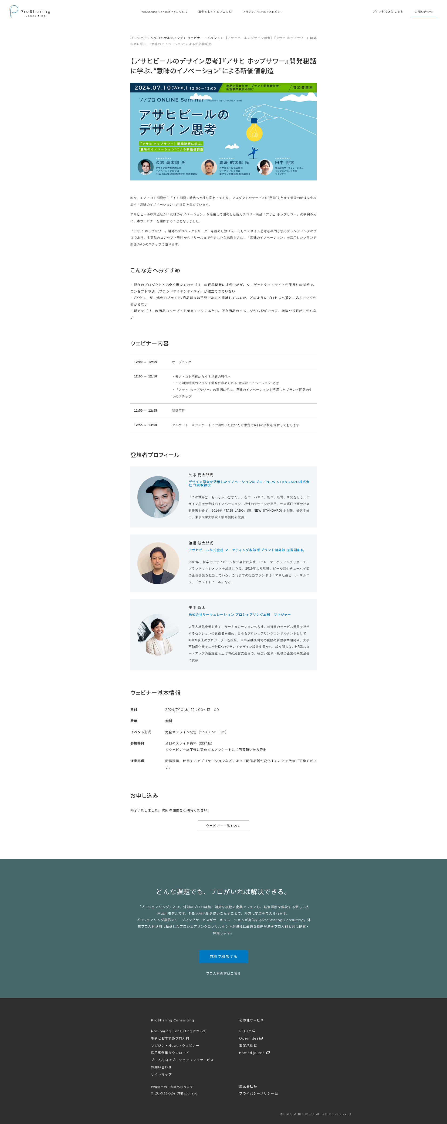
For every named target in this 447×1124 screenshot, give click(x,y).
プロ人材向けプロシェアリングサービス (182, 1060)
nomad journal (252, 1053)
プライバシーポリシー (256, 1093)
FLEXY (245, 1031)
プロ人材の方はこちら (388, 11)
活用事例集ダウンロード (170, 1053)
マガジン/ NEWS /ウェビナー (263, 11)
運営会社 (246, 1086)
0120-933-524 (175, 1093)
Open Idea (248, 1038)
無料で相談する (223, 956)
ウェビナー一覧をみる (223, 826)
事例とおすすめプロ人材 (215, 11)
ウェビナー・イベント (203, 38)
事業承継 (246, 1046)
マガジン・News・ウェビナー (175, 1046)
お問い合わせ (424, 11)
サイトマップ (161, 1074)
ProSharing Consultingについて (163, 11)
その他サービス (251, 1020)
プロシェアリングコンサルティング (156, 38)
